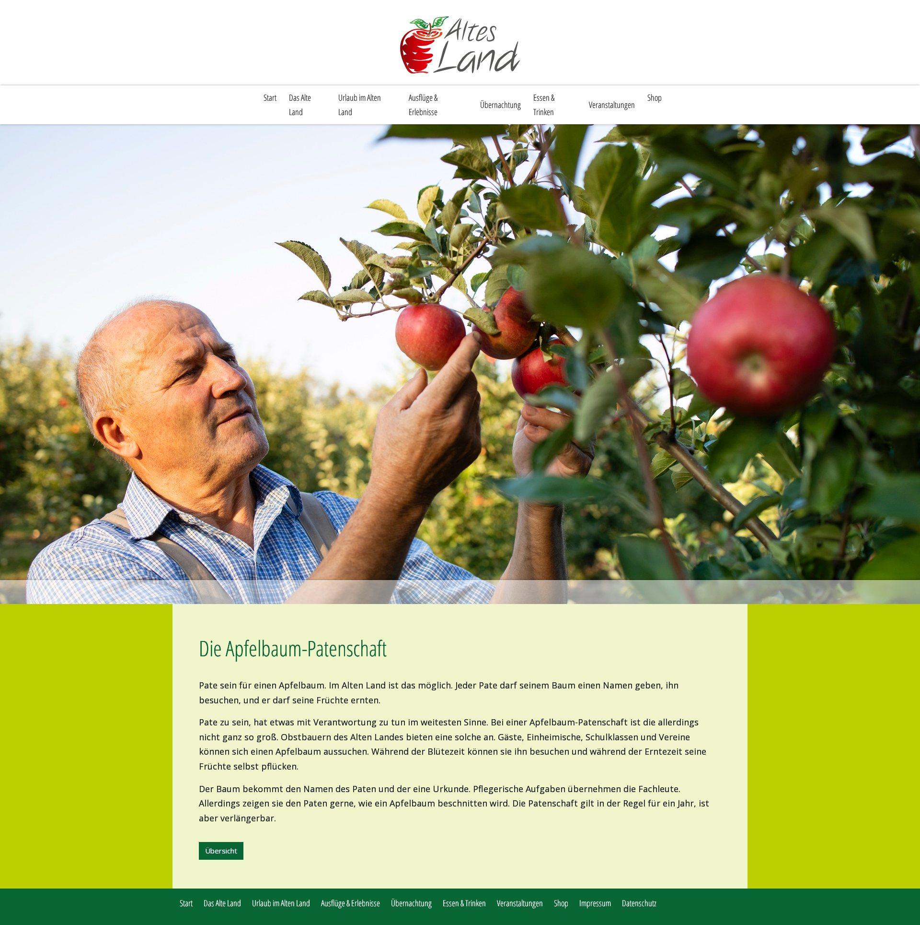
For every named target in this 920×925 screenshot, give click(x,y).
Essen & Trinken (543, 105)
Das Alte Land (300, 105)
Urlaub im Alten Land (359, 105)
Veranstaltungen (612, 104)
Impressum (595, 903)
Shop (654, 97)
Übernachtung (500, 104)
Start (270, 97)
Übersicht (221, 850)
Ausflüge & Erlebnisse (423, 105)
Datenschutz (639, 903)
